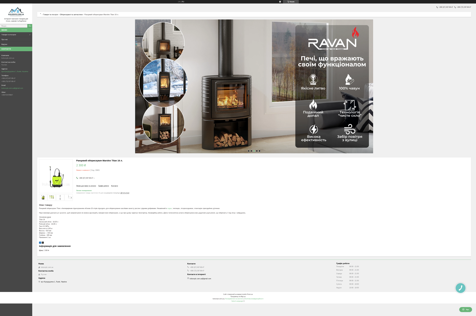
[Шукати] (29, 26)
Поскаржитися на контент (234, 299)
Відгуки (4, 44)
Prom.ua (250, 294)
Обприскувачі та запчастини (71, 14)
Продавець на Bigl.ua (238, 296)
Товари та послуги (8, 34)
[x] (43, 243)
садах (169, 208)
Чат (467, 310)
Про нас (4, 39)
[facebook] (40, 243)
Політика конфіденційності (253, 299)
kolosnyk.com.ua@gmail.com (12, 88)
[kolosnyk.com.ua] (16, 11)
